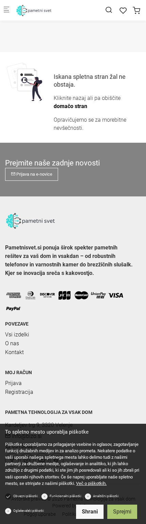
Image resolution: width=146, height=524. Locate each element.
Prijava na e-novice (33, 174)
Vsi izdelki (17, 334)
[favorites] (123, 10)
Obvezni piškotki (25, 496)
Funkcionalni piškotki (65, 496)
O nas (12, 343)
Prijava (13, 383)
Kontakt (14, 352)
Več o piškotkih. (91, 483)
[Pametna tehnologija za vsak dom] (43, 10)
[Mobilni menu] (6, 10)
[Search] (108, 10)
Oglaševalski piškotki (28, 510)
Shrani (90, 511)
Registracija (19, 392)
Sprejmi (122, 511)
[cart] (136, 10)
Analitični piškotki (105, 496)
